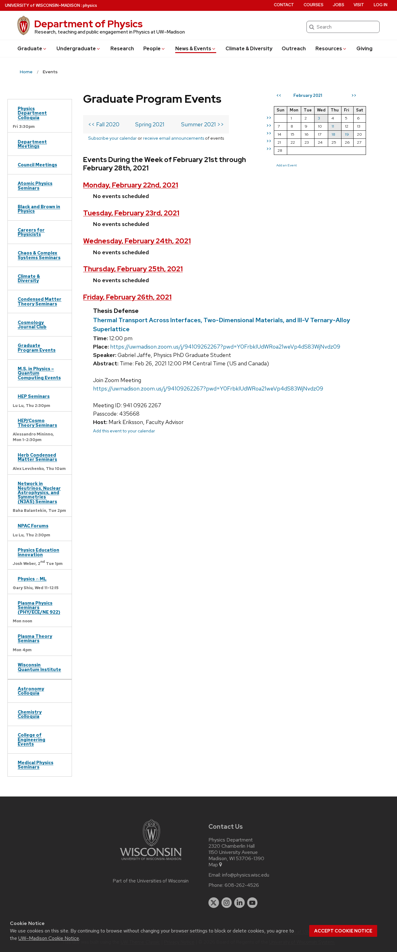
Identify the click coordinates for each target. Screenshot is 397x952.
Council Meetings (37, 165)
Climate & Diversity (248, 48)
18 (333, 134)
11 (333, 126)
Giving (364, 48)
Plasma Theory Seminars (35, 638)
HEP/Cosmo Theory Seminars (37, 422)
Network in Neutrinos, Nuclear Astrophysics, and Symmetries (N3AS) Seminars (39, 492)
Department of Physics (88, 23)
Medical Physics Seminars (35, 765)
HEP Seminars (34, 396)
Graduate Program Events (37, 347)
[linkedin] (239, 902)
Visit (359, 4)
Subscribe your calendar (112, 138)
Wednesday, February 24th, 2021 (137, 241)
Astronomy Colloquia (31, 691)
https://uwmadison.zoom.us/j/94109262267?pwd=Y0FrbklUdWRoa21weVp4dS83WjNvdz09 (225, 346)
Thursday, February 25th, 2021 (133, 268)
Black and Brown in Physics (39, 209)
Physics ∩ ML (32, 579)
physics (90, 5)
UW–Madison (42, 5)
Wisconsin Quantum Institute (39, 667)
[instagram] (226, 902)
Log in (380, 4)
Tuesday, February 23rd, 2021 (131, 213)
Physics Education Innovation (38, 552)
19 (347, 134)
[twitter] (213, 902)
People (152, 48)
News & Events (193, 48)
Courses (313, 4)
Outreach (294, 48)
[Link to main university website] (151, 861)
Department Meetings (32, 144)
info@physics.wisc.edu (245, 875)
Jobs (338, 4)
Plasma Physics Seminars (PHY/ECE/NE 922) (39, 607)
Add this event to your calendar (124, 431)
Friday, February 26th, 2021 (127, 297)
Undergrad (76, 48)
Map (213, 865)
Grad (29, 48)
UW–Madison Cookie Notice (48, 938)
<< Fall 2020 (103, 124)
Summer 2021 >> (202, 124)
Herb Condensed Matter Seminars (37, 457)
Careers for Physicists (31, 232)
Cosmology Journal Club (32, 324)
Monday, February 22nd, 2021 (130, 185)
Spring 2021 (149, 124)
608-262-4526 (242, 885)
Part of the (151, 881)
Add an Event (286, 165)
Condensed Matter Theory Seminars (39, 301)
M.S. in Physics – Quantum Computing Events (39, 373)
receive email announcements (173, 138)
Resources (328, 48)
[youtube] (252, 902)
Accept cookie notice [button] (343, 931)
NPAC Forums (33, 526)
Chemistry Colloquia (30, 714)
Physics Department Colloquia (32, 113)
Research (122, 48)
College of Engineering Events (31, 739)
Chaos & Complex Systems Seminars (39, 255)
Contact (284, 4)
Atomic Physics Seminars (35, 185)
